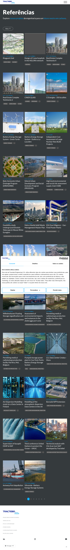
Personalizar (34, 290)
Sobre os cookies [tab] (58, 263)
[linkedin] (4, 539)
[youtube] (66, 539)
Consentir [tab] (12, 263)
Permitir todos (57, 290)
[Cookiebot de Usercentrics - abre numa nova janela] (60, 258)
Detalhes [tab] (35, 263)
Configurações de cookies (10, 530)
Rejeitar (12, 290)
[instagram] (35, 539)
